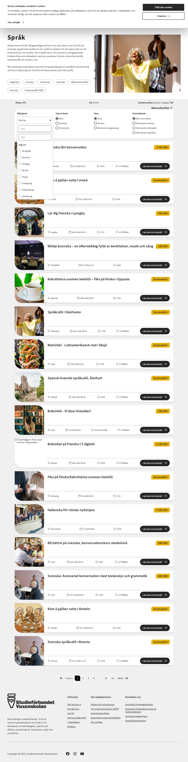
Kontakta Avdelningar (136, 716)
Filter (19, 102)
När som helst (143, 118)
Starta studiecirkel (76, 717)
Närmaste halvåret (146, 132)
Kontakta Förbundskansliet (139, 704)
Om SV (70, 713)
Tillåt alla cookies (163, 7)
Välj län (22, 120)
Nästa (120, 678)
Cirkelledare (73, 722)
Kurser (101, 123)
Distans (63, 123)
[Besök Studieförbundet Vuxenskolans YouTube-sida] (82, 754)
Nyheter (71, 726)
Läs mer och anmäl (152, 166)
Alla (61, 118)
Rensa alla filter (160, 107)
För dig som (73, 708)
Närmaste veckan (145, 123)
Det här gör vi (74, 704)
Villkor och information (102, 704)
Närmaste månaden (146, 127)
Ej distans (64, 127)
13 (106, 678)
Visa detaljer (14, 22)
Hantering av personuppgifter (106, 717)
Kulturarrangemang (108, 127)
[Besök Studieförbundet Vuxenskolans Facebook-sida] (67, 754)
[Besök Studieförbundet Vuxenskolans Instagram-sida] (75, 754)
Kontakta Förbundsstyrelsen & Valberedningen (140, 710)
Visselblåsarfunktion (135, 720)
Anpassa (161, 16)
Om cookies (97, 722)
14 (112, 678)
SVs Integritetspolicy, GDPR (105, 708)
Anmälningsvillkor (100, 713)
